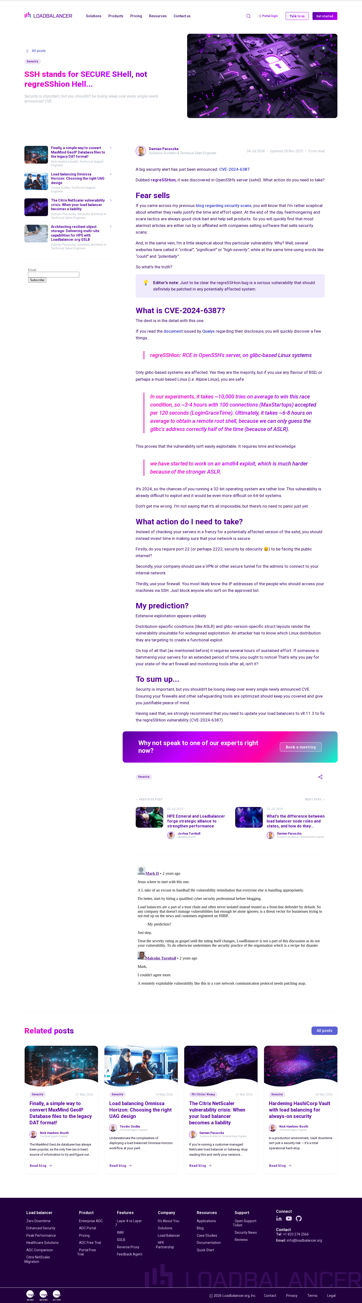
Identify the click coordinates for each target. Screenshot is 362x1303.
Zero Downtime (38, 1221)
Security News (246, 1232)
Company (166, 1212)
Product (86, 1212)
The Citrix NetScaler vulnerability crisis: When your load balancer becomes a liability (217, 1113)
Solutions (165, 1228)
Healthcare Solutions (42, 1243)
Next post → (315, 799)
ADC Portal (87, 1228)
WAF (120, 1232)
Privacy (291, 1296)
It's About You (168, 1221)
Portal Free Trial (86, 1252)
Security (32, 61)
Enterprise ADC (91, 1221)
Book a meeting (301, 746)
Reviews (241, 1240)
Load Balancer (169, 1235)
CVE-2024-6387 (234, 169)
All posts (324, 1030)
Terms (312, 1296)
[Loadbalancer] (48, 15)
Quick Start (205, 1250)
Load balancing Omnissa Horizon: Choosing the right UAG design (140, 1109)
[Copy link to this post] (320, 776)
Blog (200, 1228)
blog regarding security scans (223, 205)
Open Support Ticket (244, 1223)
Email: (299, 1240)
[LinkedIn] (279, 1218)
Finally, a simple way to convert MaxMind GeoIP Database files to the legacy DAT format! (61, 1113)
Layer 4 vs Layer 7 (128, 1223)
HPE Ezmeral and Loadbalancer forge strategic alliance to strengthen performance (196, 821)
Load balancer (39, 1212)
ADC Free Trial (90, 1243)
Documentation (209, 1243)
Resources (207, 1212)
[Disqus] (230, 926)
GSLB (121, 1240)
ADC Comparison (39, 1250)
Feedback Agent (129, 1254)
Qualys (208, 331)
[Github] (299, 1218)
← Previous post (149, 799)
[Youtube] (289, 1218)
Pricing (84, 1235)
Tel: (292, 1234)
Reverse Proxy (128, 1247)
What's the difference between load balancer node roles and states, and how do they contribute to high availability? (296, 823)
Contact (283, 1229)
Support (242, 1212)
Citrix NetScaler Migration (37, 1259)
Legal (331, 1296)
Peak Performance (41, 1235)
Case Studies (207, 1235)
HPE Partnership (165, 1245)
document (173, 331)
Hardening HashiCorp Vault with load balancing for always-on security (299, 1109)
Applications (206, 1221)
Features (125, 1212)
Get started (324, 16)
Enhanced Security (40, 1228)
